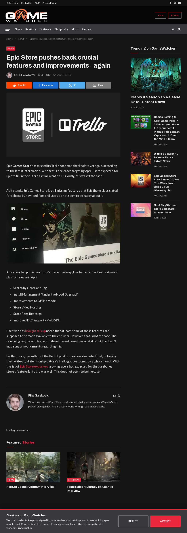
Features (45, 29)
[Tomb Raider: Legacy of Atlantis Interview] (93, 467)
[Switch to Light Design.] (173, 29)
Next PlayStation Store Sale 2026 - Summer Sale (165, 209)
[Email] (114, 395)
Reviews (30, 29)
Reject (133, 521)
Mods (75, 29)
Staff (37, 3)
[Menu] (7, 29)
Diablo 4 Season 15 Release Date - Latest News (155, 99)
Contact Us (26, 3)
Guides (86, 29)
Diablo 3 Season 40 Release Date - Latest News (166, 158)
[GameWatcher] (26, 15)
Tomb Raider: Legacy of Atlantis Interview (90, 488)
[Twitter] (119, 395)
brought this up (35, 331)
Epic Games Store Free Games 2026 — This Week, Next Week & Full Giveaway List (166, 183)
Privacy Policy (49, 3)
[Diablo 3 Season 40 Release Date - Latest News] (141, 159)
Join (160, 15)
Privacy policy (24, 527)
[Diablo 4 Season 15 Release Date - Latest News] (156, 75)
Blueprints (61, 29)
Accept (165, 521)
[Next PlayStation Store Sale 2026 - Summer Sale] (141, 210)
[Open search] (180, 29)
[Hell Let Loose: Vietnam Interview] (33, 467)
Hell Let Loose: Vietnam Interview (30, 486)
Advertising (12, 3)
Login (174, 15)
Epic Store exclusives (34, 366)
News (18, 29)
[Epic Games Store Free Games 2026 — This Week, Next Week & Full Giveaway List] (141, 181)
